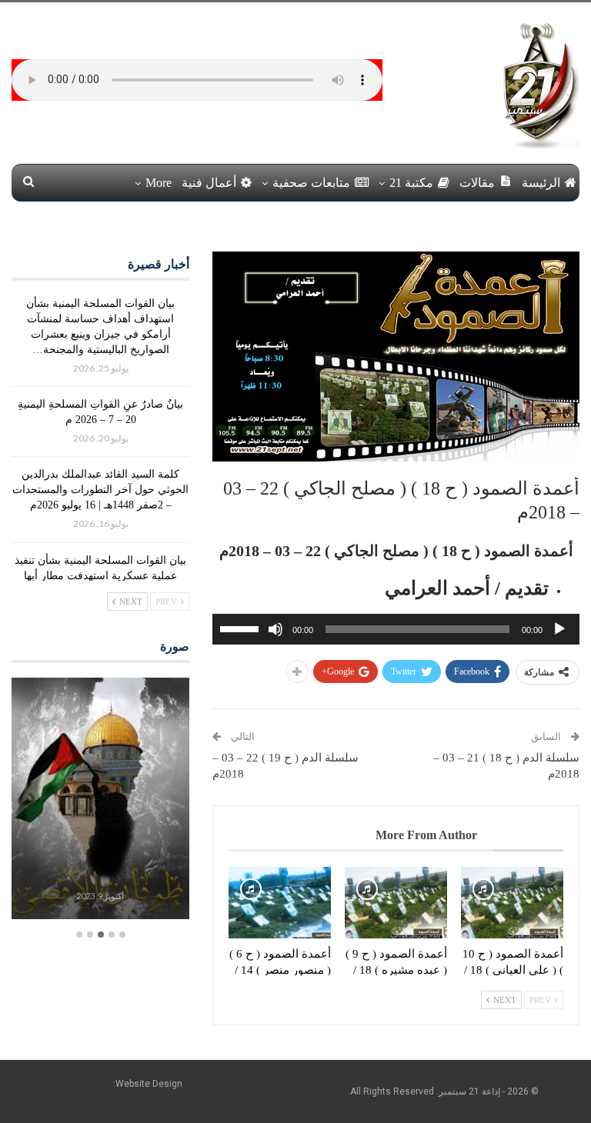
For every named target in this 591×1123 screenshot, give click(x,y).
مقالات (477, 182)
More (158, 182)
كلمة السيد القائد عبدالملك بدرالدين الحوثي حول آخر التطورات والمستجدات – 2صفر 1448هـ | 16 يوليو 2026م (100, 489)
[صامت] (275, 629)
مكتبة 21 (411, 182)
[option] (100, 800)
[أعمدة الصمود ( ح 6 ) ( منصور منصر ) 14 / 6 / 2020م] (280, 902)
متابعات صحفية (311, 182)
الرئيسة (541, 182)
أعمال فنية (209, 182)
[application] (395, 629)
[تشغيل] (559, 629)
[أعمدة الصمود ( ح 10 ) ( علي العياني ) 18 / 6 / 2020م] (512, 902)
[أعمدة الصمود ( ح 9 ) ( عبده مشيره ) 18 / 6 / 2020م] (396, 902)
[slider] (241, 627)
